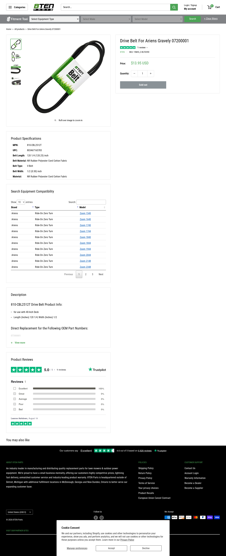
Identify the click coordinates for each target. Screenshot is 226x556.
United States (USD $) (17, 512)
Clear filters (211, 18)
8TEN (122, 52)
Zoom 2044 (85, 255)
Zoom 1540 (85, 213)
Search (192, 18)
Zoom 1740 (85, 225)
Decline (146, 548)
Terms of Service (146, 483)
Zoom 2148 (85, 261)
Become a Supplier (193, 488)
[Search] (174, 7)
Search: (72, 202)
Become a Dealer (192, 483)
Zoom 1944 (85, 249)
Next (101, 274)
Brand (14, 207)
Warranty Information (195, 478)
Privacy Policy (127, 539)
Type (37, 207)
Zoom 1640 (85, 219)
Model (82, 207)
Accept (111, 548)
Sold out (143, 84)
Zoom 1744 (85, 231)
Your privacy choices (148, 488)
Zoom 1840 (85, 237)
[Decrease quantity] (134, 73)
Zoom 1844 (85, 243)
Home (8, 29)
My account (190, 8)
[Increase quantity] (150, 73)
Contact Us (189, 468)
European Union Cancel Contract (154, 498)
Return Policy (145, 473)
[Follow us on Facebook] (96, 518)
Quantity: (124, 73)
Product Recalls (146, 493)
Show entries (22, 202)
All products (19, 29)
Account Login (191, 473)
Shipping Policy (146, 468)
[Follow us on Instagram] (101, 518)
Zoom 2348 (85, 267)
